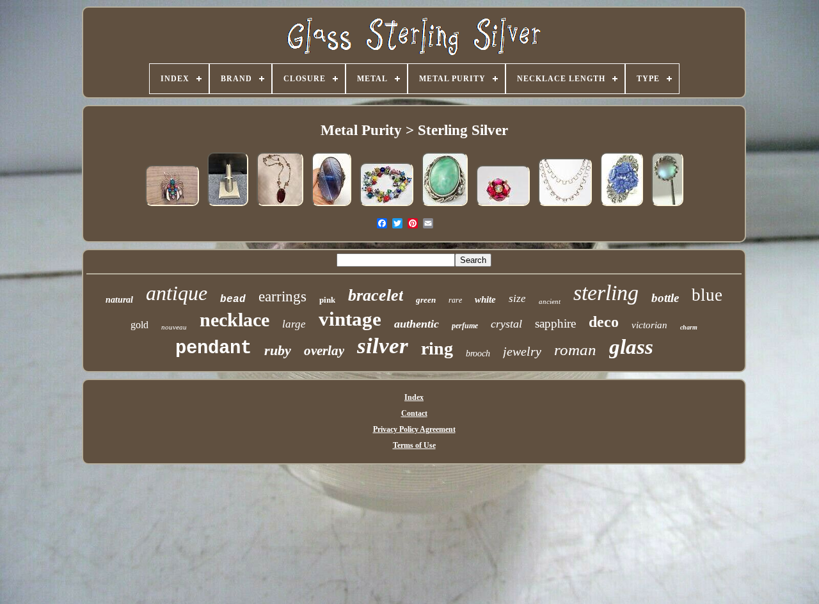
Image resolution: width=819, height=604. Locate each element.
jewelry (522, 351)
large (294, 324)
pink (327, 300)
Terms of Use (414, 445)
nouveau (174, 327)
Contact (414, 413)
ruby (277, 350)
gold (139, 324)
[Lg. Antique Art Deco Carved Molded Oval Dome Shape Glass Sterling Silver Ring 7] (331, 206)
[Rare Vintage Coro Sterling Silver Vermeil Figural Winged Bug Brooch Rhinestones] (172, 206)
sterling (606, 293)
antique (176, 293)
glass (631, 346)
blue (707, 295)
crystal (506, 323)
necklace (234, 319)
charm (688, 327)
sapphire (555, 323)
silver (382, 345)
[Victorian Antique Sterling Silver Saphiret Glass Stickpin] (667, 206)
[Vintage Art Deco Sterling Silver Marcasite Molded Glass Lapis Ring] (621, 206)
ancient (550, 301)
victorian (649, 325)
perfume (465, 325)
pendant (213, 348)
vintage (350, 319)
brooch (478, 353)
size (517, 298)
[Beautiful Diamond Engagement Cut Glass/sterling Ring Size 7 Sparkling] (227, 206)
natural (119, 300)
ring (437, 348)
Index (414, 397)
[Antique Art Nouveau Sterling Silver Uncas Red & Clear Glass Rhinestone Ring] (503, 206)
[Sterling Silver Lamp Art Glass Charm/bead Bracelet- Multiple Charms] (386, 206)
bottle (665, 298)
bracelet (375, 295)
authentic (416, 323)
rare (455, 300)
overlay (324, 350)
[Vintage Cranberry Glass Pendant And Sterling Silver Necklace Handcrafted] (279, 206)
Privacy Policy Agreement (414, 429)
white (485, 299)
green (426, 300)
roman (575, 349)
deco (604, 322)
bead (233, 299)
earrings (282, 297)
